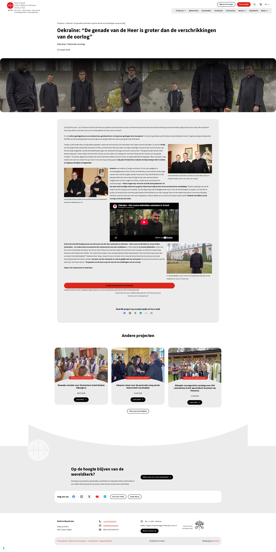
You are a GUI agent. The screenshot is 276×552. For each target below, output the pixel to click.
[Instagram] (130, 313)
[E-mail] (151, 313)
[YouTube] (97, 496)
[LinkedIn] (140, 313)
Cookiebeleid (92, 541)
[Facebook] (124, 313)
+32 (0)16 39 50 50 (109, 521)
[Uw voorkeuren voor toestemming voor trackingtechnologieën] (4, 548)
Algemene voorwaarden (77, 541)
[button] (254, 4)
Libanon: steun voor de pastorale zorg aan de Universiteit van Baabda (138, 386)
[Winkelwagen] (260, 4)
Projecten (60, 23)
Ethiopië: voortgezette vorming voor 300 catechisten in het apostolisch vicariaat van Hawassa (195, 388)
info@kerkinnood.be (110, 525)
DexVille (216, 541)
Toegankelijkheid (105, 541)
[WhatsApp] (146, 313)
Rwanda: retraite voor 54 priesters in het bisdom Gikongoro (81, 386)
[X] (135, 313)
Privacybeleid (62, 541)
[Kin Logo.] (23, 7)
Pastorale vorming (76, 44)
